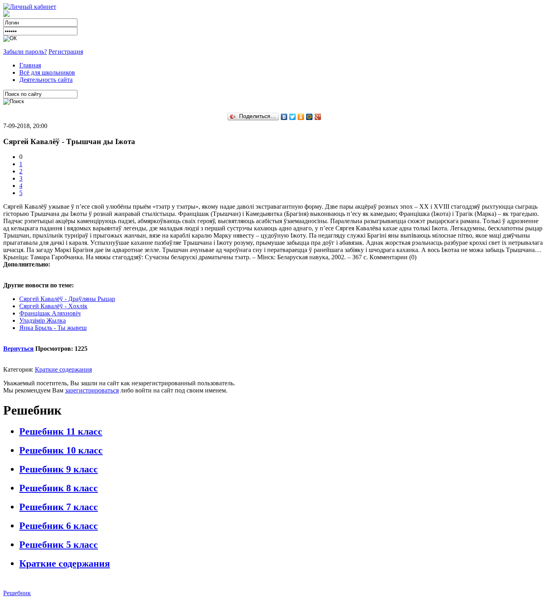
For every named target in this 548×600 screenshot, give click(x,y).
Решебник (17, 593)
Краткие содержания (63, 369)
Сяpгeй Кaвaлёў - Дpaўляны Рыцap (67, 298)
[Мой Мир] (309, 117)
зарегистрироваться (92, 390)
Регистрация (66, 51)
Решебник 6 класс (58, 526)
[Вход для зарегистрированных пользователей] (29, 6)
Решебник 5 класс (58, 544)
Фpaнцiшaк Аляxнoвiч (50, 313)
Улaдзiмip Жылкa (42, 320)
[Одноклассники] (301, 117)
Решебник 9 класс (58, 469)
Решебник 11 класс (60, 431)
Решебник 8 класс (58, 488)
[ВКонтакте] (284, 117)
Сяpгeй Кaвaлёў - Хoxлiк (53, 306)
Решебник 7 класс (58, 507)
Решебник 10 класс (61, 450)
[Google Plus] (318, 117)
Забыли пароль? (25, 51)
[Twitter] (292, 117)
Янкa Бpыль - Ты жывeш (53, 327)
